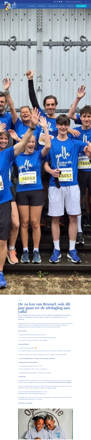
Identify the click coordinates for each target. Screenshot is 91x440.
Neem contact (70, 6)
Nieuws (20, 300)
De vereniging (31, 6)
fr (85, 1)
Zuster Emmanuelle (52, 6)
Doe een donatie (81, 6)
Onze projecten (41, 6)
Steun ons (62, 6)
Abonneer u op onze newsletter (73, 1)
